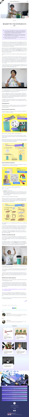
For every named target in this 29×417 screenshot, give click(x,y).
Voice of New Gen (14, 392)
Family (14, 390)
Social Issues (5, 364)
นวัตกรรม (9, 305)
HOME (14, 408)
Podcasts (14, 400)
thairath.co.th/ (25, 301)
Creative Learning (14, 386)
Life (14, 388)
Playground (14, 396)
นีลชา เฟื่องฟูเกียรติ (4, 305)
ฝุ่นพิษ (16, 305)
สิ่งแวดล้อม (12, 305)
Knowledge (14, 394)
